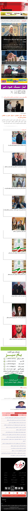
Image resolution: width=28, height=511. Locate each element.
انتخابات (6, 482)
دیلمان (5, 477)
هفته (22, 415)
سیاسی (5, 473)
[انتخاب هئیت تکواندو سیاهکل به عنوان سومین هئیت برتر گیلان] (14, 71)
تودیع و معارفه (14, 480)
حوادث (22, 482)
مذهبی (14, 477)
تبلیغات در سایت (22, 475)
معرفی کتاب (14, 482)
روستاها (5, 480)
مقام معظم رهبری (22, 473)
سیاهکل (5, 475)
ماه (14, 415)
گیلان (14, 473)
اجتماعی (22, 480)
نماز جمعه (14, 475)
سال (6, 415)
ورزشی (22, 477)
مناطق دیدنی (22, 484)
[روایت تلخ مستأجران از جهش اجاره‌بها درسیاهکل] (14, 57)
